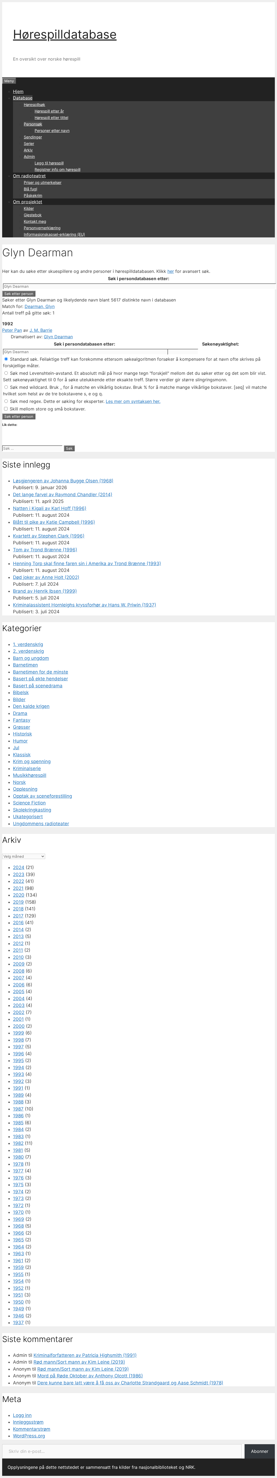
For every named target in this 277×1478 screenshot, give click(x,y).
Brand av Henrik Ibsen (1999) (45, 591)
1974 (18, 1191)
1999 (18, 1033)
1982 (18, 1143)
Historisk (22, 734)
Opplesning (25, 789)
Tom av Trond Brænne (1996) (45, 549)
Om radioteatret (29, 175)
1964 (18, 1247)
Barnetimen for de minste (40, 672)
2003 (19, 1005)
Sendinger (33, 137)
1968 (18, 1226)
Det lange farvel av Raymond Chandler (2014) (62, 494)
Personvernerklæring (42, 228)
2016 (18, 922)
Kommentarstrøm (31, 1429)
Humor (20, 741)
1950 (18, 1302)
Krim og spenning (32, 761)
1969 (18, 1219)
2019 (18, 902)
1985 (18, 1122)
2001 (18, 1019)
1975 (18, 1184)
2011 (18, 950)
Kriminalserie (27, 768)
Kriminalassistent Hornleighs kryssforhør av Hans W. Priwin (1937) (84, 605)
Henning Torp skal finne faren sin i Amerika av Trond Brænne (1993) (87, 563)
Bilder (19, 699)
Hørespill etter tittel (51, 117)
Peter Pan (12, 330)
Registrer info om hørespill (57, 169)
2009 (19, 964)
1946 (18, 1315)
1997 (18, 1046)
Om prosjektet (27, 201)
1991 (18, 1088)
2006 (19, 984)
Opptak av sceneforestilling (42, 796)
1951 (18, 1295)
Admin (29, 156)
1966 (18, 1233)
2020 (18, 895)
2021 (18, 888)
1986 (18, 1115)
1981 (18, 1150)
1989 (18, 1095)
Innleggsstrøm (28, 1422)
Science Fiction (29, 803)
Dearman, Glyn (40, 306)
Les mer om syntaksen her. (133, 401)
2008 (18, 971)
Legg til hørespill (49, 163)
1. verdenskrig (28, 644)
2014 (18, 929)
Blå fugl (30, 189)
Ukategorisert (28, 816)
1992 (18, 1081)
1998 (18, 1040)
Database (22, 98)
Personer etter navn (52, 130)
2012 (18, 943)
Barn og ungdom (31, 658)
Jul (16, 747)
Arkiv (28, 150)
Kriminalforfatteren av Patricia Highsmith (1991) (85, 1355)
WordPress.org (29, 1436)
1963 (18, 1253)
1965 (18, 1239)
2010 (18, 957)
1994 (18, 1067)
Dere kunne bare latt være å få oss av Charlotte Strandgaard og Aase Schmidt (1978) (130, 1383)
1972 (18, 1205)
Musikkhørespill (29, 775)
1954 (18, 1281)
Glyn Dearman (58, 336)
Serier (29, 143)
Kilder (29, 208)
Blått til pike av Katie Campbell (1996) (54, 522)
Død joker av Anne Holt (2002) (46, 577)
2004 (19, 998)
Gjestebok (33, 215)
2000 (19, 1026)
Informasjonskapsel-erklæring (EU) (54, 234)
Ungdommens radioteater (41, 823)
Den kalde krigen (31, 706)
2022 (18, 881)
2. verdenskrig (28, 651)
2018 (18, 909)
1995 (18, 1060)
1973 (18, 1198)
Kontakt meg (35, 221)
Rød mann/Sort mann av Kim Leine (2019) (79, 1362)
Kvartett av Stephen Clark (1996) (48, 536)
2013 (18, 936)
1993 (18, 1074)
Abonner (259, 1451)
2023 (18, 874)
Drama (20, 713)
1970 (18, 1212)
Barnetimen (25, 665)
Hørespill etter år (49, 111)
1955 (18, 1274)
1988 (18, 1102)
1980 (18, 1157)
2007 (18, 977)
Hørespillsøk (34, 104)
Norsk (19, 782)
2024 (18, 867)
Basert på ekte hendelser (40, 678)
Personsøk (33, 124)
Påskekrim (33, 195)
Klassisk (22, 754)
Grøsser (21, 727)
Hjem (18, 91)
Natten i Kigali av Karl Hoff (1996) (49, 508)
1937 (18, 1322)
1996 (18, 1053)
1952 (18, 1288)
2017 (18, 916)
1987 (18, 1109)
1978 (18, 1164)
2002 (18, 1012)
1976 (18, 1178)
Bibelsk (21, 692)
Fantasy (21, 720)
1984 (18, 1129)
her (170, 271)
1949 (18, 1308)
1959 (18, 1267)
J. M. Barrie (40, 330)
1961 (18, 1260)
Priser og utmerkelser (42, 182)
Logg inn (22, 1415)
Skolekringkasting (32, 810)
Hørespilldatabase (65, 34)
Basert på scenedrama (37, 685)
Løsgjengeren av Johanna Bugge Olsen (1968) (63, 480)
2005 (18, 991)
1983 (18, 1136)
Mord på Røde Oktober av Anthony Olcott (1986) (90, 1375)
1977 (18, 1171)
